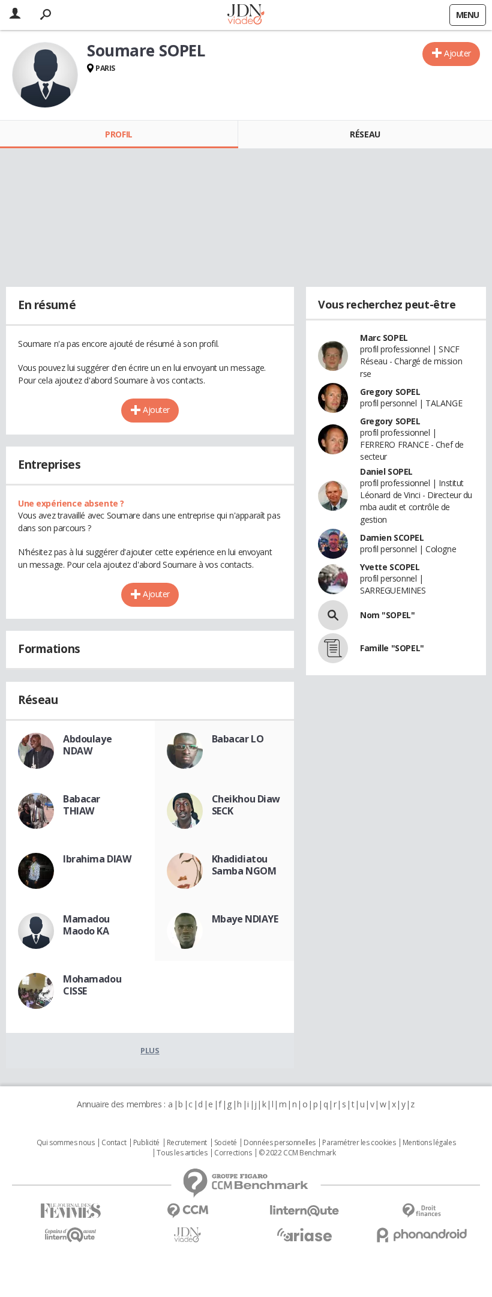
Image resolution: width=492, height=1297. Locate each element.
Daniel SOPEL (386, 471)
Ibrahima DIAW (97, 858)
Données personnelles (280, 1143)
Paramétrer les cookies (358, 1143)
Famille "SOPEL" (392, 648)
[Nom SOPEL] (333, 615)
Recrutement (187, 1143)
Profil (118, 134)
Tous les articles (182, 1153)
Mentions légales (429, 1143)
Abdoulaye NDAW (87, 744)
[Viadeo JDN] (187, 1234)
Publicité (146, 1143)
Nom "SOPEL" (387, 615)
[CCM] (187, 1210)
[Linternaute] (304, 1211)
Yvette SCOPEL (390, 567)
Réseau (365, 134)
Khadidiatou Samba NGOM (244, 864)
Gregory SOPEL (390, 391)
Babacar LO (238, 738)
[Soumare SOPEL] (45, 75)
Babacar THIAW (81, 804)
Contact (113, 1143)
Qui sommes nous (66, 1143)
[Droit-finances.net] (421, 1210)
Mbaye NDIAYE (245, 918)
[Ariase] (304, 1234)
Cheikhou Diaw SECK (246, 804)
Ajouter (457, 53)
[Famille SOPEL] (333, 648)
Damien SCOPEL (392, 537)
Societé (225, 1143)
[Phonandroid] (421, 1234)
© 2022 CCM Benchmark (297, 1153)
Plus (149, 1050)
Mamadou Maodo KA (86, 924)
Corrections (232, 1153)
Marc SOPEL (384, 337)
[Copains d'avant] (70, 1234)
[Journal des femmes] (70, 1210)
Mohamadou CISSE (92, 985)
